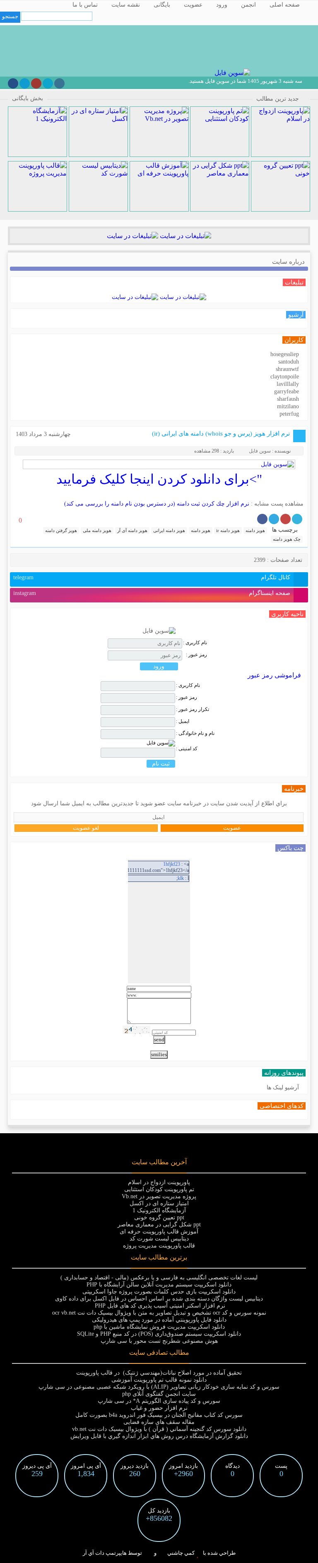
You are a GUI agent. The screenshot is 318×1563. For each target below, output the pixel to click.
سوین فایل (260, 451)
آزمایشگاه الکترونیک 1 (159, 1210)
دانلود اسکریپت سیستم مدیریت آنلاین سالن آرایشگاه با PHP (159, 1284)
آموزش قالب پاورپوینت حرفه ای (159, 1231)
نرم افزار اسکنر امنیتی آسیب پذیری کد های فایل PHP (159, 1306)
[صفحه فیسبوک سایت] (13, 83)
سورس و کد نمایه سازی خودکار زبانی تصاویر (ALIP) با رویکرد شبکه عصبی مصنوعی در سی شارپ (159, 1387)
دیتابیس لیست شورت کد (159, 1238)
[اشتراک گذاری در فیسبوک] (262, 519)
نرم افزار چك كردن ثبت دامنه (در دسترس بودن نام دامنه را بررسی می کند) (156, 504)
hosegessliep (284, 354)
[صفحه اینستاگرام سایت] (59, 83)
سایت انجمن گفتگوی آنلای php (159, 1394)
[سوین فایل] (231, 72)
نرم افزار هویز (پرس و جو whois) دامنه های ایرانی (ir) (221, 433)
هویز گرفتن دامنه (61, 530)
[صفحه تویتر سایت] (48, 83)
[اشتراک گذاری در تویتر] (297, 519)
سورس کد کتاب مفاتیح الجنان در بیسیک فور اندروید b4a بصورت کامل (159, 1415)
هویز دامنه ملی (97, 530)
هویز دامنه (255, 530)
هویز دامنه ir (228, 530)
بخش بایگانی (27, 98)
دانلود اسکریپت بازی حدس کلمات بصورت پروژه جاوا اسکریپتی (159, 1291)
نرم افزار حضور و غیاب (159, 1408)
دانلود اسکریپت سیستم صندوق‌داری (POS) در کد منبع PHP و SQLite (159, 1334)
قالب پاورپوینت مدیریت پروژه (159, 1246)
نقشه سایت (125, 5)
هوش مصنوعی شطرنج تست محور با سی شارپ (159, 1341)
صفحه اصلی (285, 5)
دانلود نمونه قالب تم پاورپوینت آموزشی (159, 1380)
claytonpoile (284, 376)
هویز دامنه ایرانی (169, 530)
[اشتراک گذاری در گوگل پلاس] (285, 519)
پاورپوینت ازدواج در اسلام (159, 1182)
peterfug (289, 414)
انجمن (248, 5)
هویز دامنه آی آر (132, 530)
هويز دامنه (200, 530)
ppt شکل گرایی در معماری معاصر (159, 1224)
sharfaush (288, 399)
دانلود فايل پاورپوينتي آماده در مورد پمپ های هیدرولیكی (159, 1320)
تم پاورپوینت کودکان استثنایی (159, 1189)
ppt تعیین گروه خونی (159, 1217)
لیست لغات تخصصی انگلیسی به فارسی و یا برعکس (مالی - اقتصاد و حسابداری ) (159, 1277)
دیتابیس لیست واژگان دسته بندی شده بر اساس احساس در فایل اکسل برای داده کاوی (159, 1299)
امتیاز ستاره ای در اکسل (159, 1203)
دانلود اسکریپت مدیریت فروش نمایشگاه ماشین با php (159, 1327)
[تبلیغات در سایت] (184, 235)
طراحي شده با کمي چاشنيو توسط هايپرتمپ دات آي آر (159, 1553)
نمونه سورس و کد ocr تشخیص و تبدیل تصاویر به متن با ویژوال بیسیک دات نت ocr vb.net (159, 1313)
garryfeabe (286, 391)
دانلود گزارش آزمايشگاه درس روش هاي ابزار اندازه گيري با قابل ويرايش (159, 1436)
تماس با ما (85, 5)
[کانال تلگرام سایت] (24, 83)
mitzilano (288, 406)
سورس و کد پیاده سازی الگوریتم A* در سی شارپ (159, 1401)
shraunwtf (287, 369)
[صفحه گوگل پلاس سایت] (36, 83)
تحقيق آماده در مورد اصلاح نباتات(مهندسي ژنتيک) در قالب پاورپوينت (159, 1373)
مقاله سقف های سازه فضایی (159, 1422)
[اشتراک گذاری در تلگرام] (274, 519)
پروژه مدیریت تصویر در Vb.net (159, 1196)
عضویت (193, 5)
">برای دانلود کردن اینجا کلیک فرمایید (159, 479)
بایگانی (162, 5)
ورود (221, 5)
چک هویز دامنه (287, 539)
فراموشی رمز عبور (274, 675)
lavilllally (288, 384)
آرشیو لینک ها (283, 1087)
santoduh (288, 362)
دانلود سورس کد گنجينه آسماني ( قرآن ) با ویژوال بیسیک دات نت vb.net (159, 1429)
